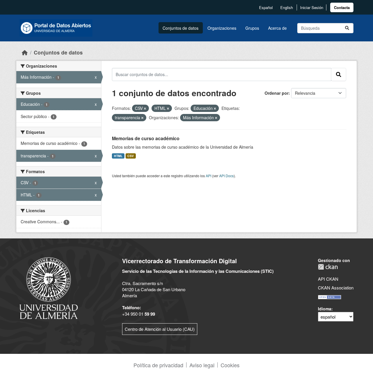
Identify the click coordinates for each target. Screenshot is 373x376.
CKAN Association (335, 287)
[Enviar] (347, 28)
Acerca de (277, 28)
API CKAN (328, 279)
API (208, 175)
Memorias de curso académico (146, 138)
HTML (118, 156)
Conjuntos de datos (180, 28)
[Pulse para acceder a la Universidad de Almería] (49, 287)
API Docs (226, 175)
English (286, 7)
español (266, 7)
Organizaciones (221, 28)
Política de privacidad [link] (158, 365)
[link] (341, 7)
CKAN (328, 267)
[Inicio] (25, 52)
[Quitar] (145, 108)
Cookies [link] (230, 365)
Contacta (342, 7)
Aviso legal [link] (201, 365)
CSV (130, 156)
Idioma (324, 309)
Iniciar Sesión (311, 7)
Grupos (252, 28)
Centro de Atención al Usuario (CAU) (160, 329)
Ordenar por (276, 93)
